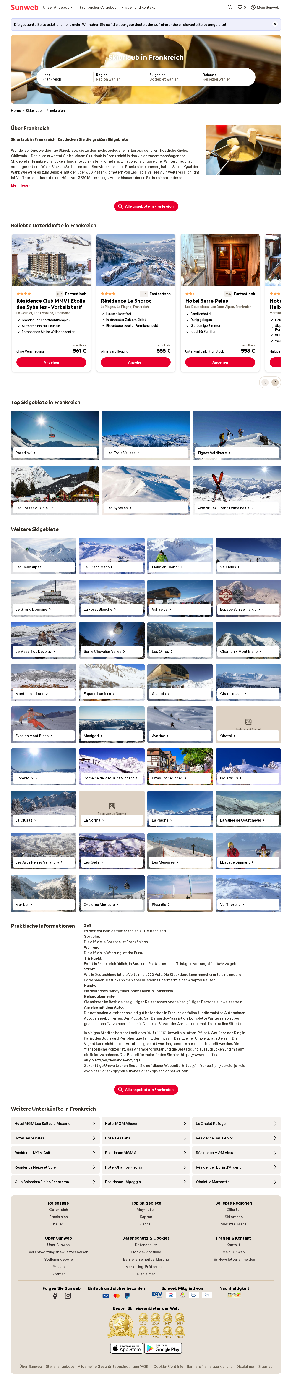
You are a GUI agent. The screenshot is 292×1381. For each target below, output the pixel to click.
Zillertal (233, 1209)
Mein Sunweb (233, 1252)
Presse (58, 1266)
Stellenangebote (58, 1259)
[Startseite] (24, 7)
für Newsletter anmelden (233, 1259)
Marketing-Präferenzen (146, 1266)
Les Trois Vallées (145, 172)
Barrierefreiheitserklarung (146, 1259)
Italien (58, 1224)
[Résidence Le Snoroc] (135, 303)
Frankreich (58, 1217)
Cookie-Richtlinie (146, 1252)
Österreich (58, 1209)
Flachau (146, 1224)
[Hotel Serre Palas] (220, 303)
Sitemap (58, 1274)
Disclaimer (146, 1274)
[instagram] (68, 1298)
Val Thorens (26, 177)
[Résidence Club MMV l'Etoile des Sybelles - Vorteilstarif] (51, 303)
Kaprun (146, 1217)
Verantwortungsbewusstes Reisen (58, 1252)
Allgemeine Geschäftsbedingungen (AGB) (114, 1366)
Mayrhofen (146, 1209)
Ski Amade (234, 1217)
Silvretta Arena (234, 1224)
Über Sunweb (58, 1244)
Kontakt (233, 1244)
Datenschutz (146, 1244)
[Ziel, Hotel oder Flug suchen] (230, 7)
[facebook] (55, 1298)
